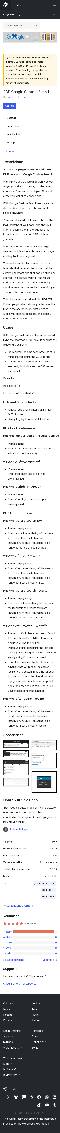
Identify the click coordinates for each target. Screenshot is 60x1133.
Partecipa (37, 1030)
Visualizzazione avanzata (18, 905)
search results (49, 896)
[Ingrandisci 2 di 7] (24, 754)
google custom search (45, 883)
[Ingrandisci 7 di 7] (52, 775)
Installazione (14, 134)
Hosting (7, 1014)
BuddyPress (12, 1074)
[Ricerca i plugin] (37, 25)
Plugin (35, 1014)
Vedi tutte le (50, 959)
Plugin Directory (11, 14)
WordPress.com (14, 1058)
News (6, 1009)
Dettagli (11, 117)
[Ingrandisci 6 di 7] (52, 757)
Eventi (35, 1036)
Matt (7, 1063)
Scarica (9, 105)
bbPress (9, 1069)
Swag (36, 1047)
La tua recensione (13, 959)
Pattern (36, 1020)
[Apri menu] (55, 5)
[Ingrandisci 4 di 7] (24, 781)
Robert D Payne (16, 97)
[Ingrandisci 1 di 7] (24, 744)
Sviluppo (11, 142)
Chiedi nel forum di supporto (19, 983)
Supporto (11, 151)
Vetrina (36, 1003)
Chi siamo (9, 1003)
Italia (13, 1089)
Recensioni (13, 126)
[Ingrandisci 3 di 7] (24, 764)
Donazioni (39, 1041)
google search (49, 890)
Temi (34, 1009)
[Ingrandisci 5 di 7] (52, 744)
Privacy (7, 1020)
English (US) (50, 876)
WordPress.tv (12, 1047)
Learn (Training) (12, 1030)
